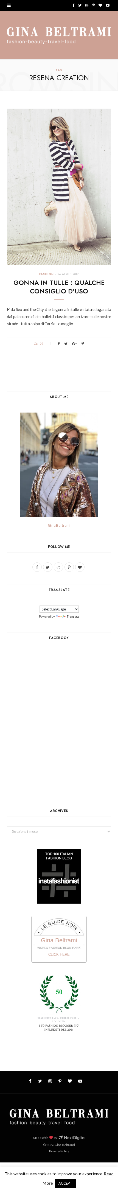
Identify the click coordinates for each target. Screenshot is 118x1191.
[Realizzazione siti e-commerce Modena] (71, 1138)
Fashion (47, 274)
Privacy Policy (59, 1151)
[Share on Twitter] (66, 344)
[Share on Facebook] (59, 344)
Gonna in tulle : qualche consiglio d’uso (59, 287)
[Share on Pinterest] (83, 344)
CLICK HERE (59, 954)
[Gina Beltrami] (59, 35)
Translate (73, 616)
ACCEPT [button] (65, 1183)
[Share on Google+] (74, 344)
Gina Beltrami (59, 525)
